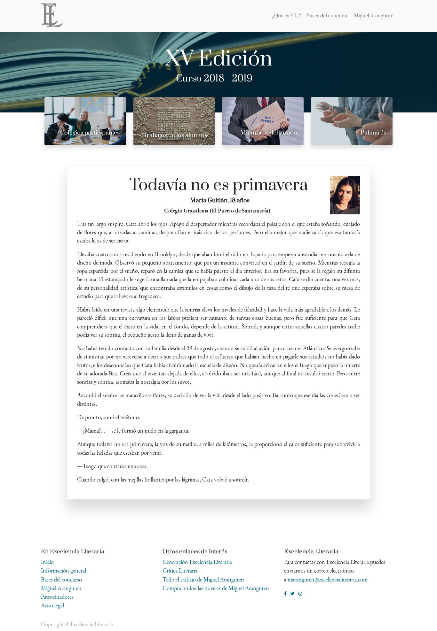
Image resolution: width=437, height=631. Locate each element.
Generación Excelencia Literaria (197, 562)
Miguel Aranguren (61, 588)
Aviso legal (52, 605)
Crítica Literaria (180, 570)
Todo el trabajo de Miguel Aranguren (203, 579)
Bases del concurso (61, 579)
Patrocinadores (57, 596)
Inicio (47, 562)
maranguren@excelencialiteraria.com (328, 579)
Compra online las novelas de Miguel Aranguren (216, 588)
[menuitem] (286, 16)
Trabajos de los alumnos (176, 135)
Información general (63, 570)
